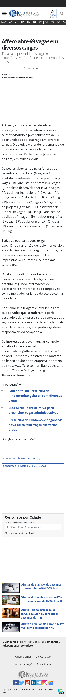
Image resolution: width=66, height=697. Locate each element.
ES (52, 22)
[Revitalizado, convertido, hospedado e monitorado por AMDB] (61, 691)
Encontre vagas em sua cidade (19, 521)
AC (10, 22)
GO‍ (58, 22)
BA (34, 22)
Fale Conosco (43, 656)
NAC (3, 22)
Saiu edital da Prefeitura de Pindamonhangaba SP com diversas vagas (35, 396)
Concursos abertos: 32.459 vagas (23, 458)
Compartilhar (33, 68)
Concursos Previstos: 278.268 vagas (24, 466)
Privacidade (44, 664)
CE (40, 22)
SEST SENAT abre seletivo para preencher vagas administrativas (33, 410)
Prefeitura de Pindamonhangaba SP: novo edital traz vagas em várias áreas (36, 425)
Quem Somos (23, 656)
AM (28, 22)
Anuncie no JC (23, 664)
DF (46, 22)
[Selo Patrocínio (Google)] (52, 13)
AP (22, 22)
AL (16, 22)
